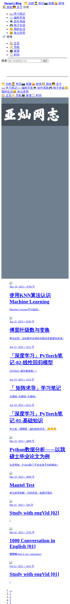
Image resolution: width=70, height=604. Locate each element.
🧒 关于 (17, 7)
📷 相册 (49, 3)
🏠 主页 (15, 43)
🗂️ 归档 (29, 3)
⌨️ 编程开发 (17, 17)
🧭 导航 (15, 47)
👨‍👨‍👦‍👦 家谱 (15, 50)
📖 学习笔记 (17, 13)
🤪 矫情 (59, 3)
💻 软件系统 (17, 21)
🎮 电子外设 (17, 25)
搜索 (4, 60)
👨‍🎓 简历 (39, 3)
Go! (45, 60)
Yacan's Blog (13, 3)
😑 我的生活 (17, 29)
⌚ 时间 (15, 54)
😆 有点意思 (17, 32)
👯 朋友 (7, 7)
